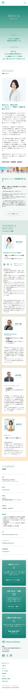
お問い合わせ (5, 681)
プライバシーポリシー (6, 685)
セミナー (4, 668)
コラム (3, 676)
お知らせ (4, 665)
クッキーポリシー (15, 685)
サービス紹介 (5, 671)
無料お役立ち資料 (6, 678)
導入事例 (4, 673)
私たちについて (5, 663)
